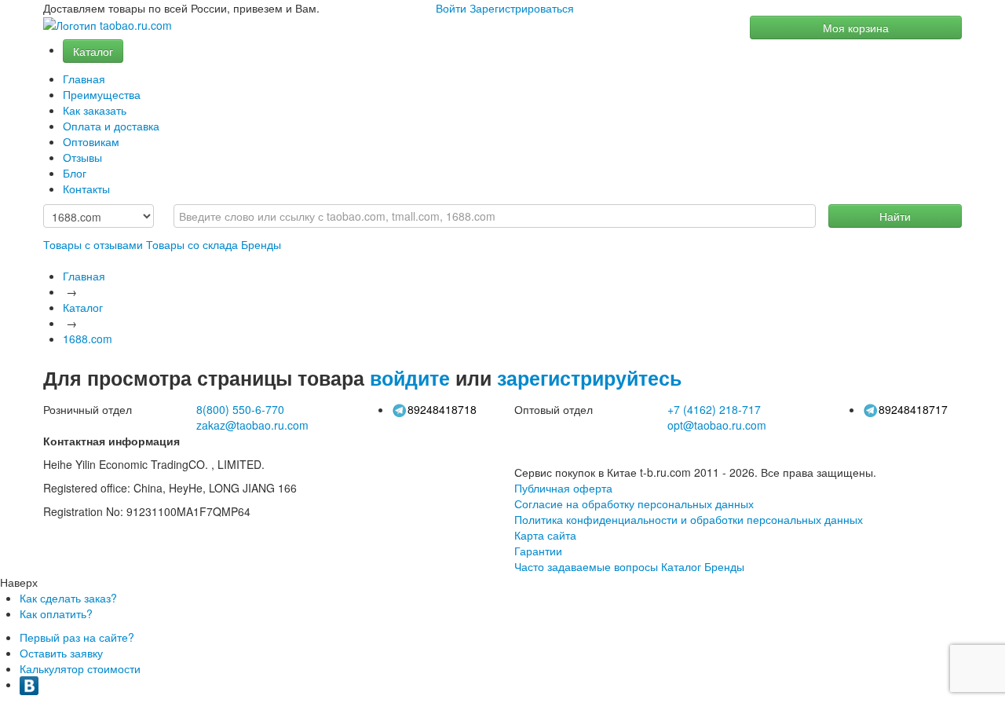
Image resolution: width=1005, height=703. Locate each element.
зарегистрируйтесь (589, 378)
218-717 (714, 409)
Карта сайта (545, 535)
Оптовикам (91, 141)
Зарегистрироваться (522, 8)
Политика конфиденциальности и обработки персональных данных (688, 519)
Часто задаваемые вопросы (586, 566)
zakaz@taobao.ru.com (252, 425)
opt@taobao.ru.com (716, 425)
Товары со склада (192, 244)
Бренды (261, 244)
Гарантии (538, 550)
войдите (410, 378)
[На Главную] (107, 25)
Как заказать (94, 110)
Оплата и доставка (111, 126)
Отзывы (82, 157)
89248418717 (913, 409)
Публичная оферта (563, 488)
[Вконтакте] (29, 684)
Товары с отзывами (93, 244)
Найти (895, 216)
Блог (74, 173)
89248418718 (442, 409)
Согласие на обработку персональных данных (634, 503)
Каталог (93, 51)
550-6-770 (240, 409)
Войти (451, 8)
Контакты (86, 188)
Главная (84, 78)
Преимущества (102, 94)
